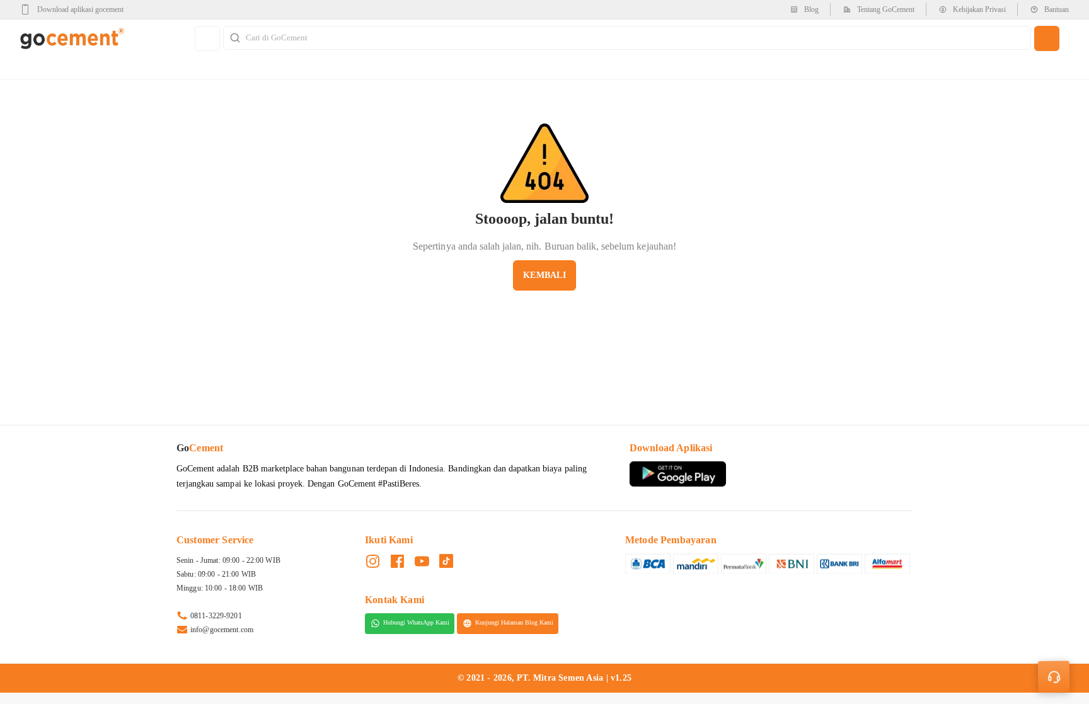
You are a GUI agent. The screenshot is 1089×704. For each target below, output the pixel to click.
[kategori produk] (207, 38)
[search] (1046, 38)
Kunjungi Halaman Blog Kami (514, 623)
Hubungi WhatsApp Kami (416, 623)
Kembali (544, 275)
